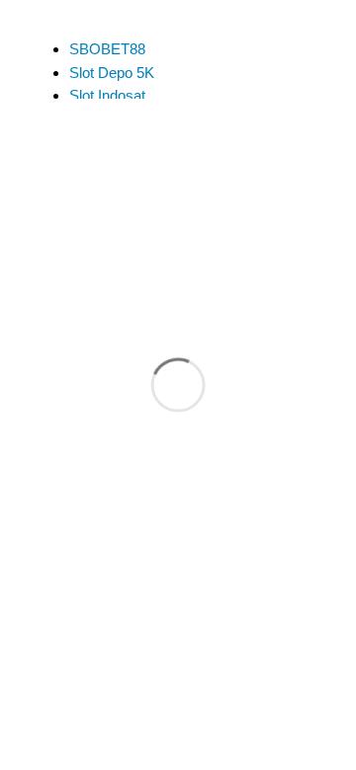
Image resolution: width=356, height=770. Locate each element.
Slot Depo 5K (111, 72)
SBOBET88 (107, 48)
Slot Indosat (107, 95)
